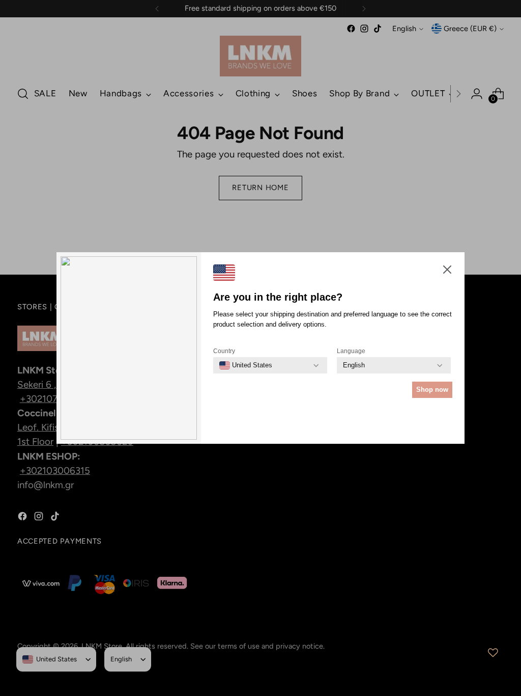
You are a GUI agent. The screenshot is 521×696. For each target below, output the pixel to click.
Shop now (432, 389)
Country (224, 351)
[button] (447, 271)
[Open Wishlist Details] (493, 652)
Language (351, 351)
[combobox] (245, 365)
